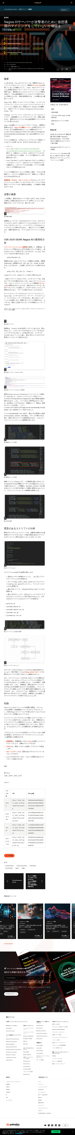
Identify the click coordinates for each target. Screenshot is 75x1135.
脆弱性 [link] (30, 9)
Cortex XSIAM (39, 1045)
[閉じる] (72, 1131)
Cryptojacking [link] (33, 865)
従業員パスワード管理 (56, 1034)
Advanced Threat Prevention (12, 1038)
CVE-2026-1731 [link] (55, 931)
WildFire (14, 180)
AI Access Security (10, 1030)
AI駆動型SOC (39, 1042)
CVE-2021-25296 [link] (9, 868)
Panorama (25, 1043)
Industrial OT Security (11, 1057)
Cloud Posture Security (41, 1033)
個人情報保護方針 (19, 1133)
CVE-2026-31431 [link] (31, 929)
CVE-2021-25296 (36, 68)
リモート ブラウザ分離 (28, 1071)
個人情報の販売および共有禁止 (44, 1113)
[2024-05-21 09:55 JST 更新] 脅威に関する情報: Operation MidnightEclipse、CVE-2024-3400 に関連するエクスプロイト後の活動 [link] (60, 138)
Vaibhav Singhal (28, 62)
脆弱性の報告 (41, 1102)
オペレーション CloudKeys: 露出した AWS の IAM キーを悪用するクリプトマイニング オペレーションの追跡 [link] (60, 157)
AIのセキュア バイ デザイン (11, 1025)
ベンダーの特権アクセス (57, 1047)
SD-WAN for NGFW (27, 1038)
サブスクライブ (10, 994)
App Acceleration (27, 1054)
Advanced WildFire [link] (12, 48)
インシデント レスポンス (57, 1058)
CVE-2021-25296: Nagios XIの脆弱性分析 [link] (60, 116)
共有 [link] (67, 69)
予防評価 (54, 1055)
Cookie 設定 (56, 1131)
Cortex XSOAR (39, 1050)
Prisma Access (26, 1063)
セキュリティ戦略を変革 (57, 1061)
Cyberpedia (41, 1089)
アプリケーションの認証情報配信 (59, 1045)
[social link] (45, 1125)
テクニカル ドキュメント (43, 1108)
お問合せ (8, 1086)
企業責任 (8, 1089)
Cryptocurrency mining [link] (22, 865)
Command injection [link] (9, 865)
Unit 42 (40, 1110)
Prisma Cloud (39, 1038)
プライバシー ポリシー (39, 982)
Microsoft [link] (6, 931)
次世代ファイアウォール (28, 1025)
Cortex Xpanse (39, 1053)
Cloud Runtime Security (41, 1036)
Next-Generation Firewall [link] (14, 52)
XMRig (10, 69)
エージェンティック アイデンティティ (60, 1037)
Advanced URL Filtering (11, 1041)
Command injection (13, 68)
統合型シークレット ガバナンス (58, 1042)
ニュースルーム (9, 1100)
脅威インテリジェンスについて (58, 1063)
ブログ (39, 1081)
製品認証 (40, 1100)
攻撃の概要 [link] (54, 112)
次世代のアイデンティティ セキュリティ (60, 1021)
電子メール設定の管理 (42, 1094)
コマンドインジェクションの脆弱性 (16, 247)
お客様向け (8, 1092)
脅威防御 (7, 180)
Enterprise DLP (26, 1061)
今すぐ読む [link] (10, 936)
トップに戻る (9, 855)
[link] (6, 17)
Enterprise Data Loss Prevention (13, 1049)
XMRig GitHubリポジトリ (33, 672)
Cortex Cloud (39, 1028)
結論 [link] (52, 124)
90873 (30, 741)
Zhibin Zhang (11, 62)
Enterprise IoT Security (11, 1052)
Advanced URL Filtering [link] (14, 43)
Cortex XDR (39, 1048)
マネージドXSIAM (40, 1059)
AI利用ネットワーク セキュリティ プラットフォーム (16, 1021)
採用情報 (8, 1084)
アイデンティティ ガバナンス (58, 1032)
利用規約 (25, 982)
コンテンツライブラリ (42, 1086)
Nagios (42, 68)
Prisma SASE (26, 1051)
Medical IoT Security (10, 1054)
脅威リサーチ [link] (22, 9)
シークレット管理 (55, 1040)
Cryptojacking (30, 68)
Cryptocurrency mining (22, 68)
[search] (71, 2)
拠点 (7, 1097)
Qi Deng (16, 62)
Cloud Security (39, 1025)
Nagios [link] (17, 868)
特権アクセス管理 (55, 1024)
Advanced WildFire (10, 1044)
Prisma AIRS (8, 1028)
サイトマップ (41, 1105)
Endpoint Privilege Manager (58, 1029)
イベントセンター (41, 1092)
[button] (67, 69)
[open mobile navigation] (3, 2)
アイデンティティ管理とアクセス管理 (60, 1026)
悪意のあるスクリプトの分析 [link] (59, 120)
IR (6, 1094)
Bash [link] (48, 931)
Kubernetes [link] (22, 932)
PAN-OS (25, 1041)
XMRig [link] (23, 868)
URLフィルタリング (24, 180)
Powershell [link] (64, 931)
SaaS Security (9, 1060)
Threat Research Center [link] (10, 9)
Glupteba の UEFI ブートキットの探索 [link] (60, 148)
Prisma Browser (26, 1066)
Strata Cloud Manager (28, 1036)
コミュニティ (41, 1084)
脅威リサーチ (17, 66)
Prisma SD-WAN (27, 1069)
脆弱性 (12, 66)
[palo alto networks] (37, 3)
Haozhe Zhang (22, 62)
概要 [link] (52, 109)
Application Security (40, 1030)
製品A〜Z (40, 1097)
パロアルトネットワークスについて (13, 1081)
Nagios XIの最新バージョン (23, 127)
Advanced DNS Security (11, 1046)
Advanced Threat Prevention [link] (15, 39)
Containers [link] (22, 929)
